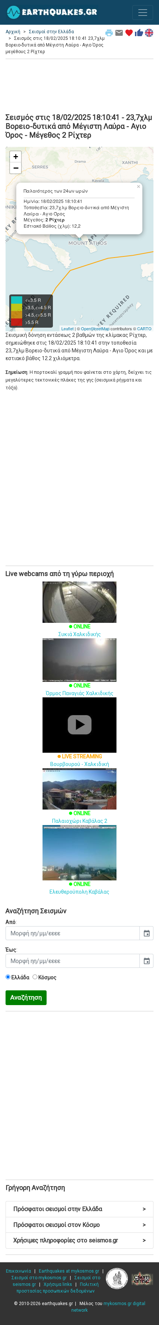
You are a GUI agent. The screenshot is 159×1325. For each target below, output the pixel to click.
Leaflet (67, 328)
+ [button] (15, 156)
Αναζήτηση (26, 997)
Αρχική (13, 31)
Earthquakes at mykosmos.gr (69, 1271)
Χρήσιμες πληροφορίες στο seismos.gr (79, 1240)
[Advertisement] (79, 84)
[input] (73, 933)
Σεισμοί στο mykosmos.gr (39, 1277)
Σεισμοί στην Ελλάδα (51, 31)
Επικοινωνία (18, 1271)
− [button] (15, 168)
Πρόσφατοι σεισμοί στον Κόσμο (79, 1224)
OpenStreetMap (95, 328)
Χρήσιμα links (58, 1284)
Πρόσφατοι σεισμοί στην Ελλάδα (79, 1208)
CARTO (144, 328)
